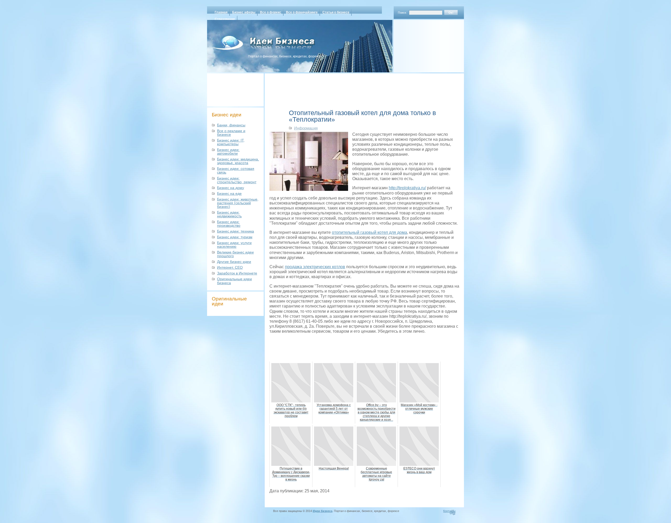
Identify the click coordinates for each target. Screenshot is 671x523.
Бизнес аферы (243, 12)
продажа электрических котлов (315, 267)
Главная (221, 12)
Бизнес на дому (230, 188)
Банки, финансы (231, 125)
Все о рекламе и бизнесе (231, 133)
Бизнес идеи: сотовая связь (235, 170)
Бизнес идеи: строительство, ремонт (236, 180)
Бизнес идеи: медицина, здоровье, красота (238, 161)
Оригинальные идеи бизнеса (234, 281)
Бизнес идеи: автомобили (228, 151)
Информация (306, 128)
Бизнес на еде (229, 193)
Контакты (449, 511)
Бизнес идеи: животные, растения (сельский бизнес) (237, 203)
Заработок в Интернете (237, 273)
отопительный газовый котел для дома (369, 232)
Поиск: (402, 12)
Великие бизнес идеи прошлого (235, 254)
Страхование (225, 19)
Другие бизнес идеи (234, 262)
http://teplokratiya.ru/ (407, 188)
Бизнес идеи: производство (228, 224)
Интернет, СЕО (230, 267)
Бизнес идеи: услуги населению (234, 245)
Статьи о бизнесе (335, 12)
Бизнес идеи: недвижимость (229, 214)
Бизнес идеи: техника (235, 231)
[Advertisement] (422, 44)
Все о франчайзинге (302, 12)
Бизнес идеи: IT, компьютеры (231, 142)
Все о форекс (270, 12)
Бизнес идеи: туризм (234, 237)
